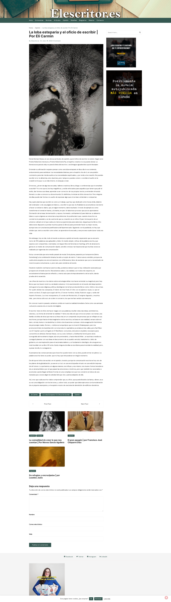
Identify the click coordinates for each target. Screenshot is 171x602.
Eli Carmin (34, 395)
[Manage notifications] (166, 597)
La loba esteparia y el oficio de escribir (56, 395)
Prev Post (47, 404)
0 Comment (57, 41)
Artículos (57, 20)
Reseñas (74, 20)
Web (30, 534)
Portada (39, 435)
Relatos (91, 20)
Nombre (32, 515)
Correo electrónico (35, 524)
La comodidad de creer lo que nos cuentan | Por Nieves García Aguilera (46, 441)
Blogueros (82, 20)
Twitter (81, 557)
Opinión (65, 20)
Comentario (33, 494)
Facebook (69, 557)
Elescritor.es (35, 41)
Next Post (84, 404)
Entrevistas (39, 20)
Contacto (100, 20)
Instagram (92, 557)
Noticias (49, 20)
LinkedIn (104, 557)
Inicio (31, 20)
